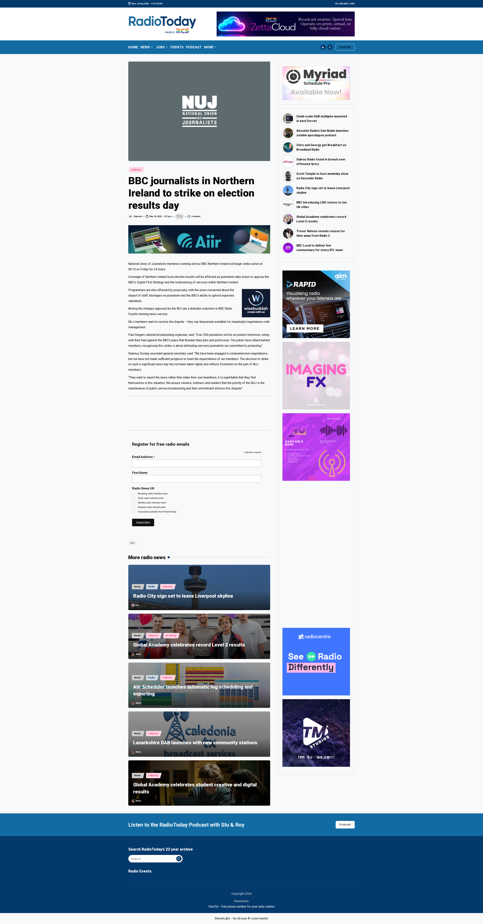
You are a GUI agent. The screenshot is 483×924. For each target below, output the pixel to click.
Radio (151, 586)
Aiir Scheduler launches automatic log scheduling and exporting (192, 690)
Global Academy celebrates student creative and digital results (195, 788)
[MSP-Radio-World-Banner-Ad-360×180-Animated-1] (316, 83)
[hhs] (316, 375)
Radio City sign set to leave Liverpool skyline (183, 596)
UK (336, 3)
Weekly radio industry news (152, 502)
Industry (136, 169)
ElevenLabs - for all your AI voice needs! (241, 918)
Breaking (171, 635)
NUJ (133, 543)
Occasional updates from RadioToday (157, 511)
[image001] (316, 447)
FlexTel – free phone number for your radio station (241, 906)
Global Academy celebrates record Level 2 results (189, 645)
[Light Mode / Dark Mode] (323, 47)
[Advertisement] (199, 414)
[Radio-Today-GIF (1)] (316, 661)
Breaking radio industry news (153, 493)
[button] (345, 47)
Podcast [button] (345, 824)
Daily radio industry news (151, 498)
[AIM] (316, 304)
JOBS (352, 3)
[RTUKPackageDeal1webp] (199, 239)
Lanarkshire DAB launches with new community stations (195, 742)
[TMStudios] (316, 732)
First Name (140, 472)
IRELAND (343, 3)
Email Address (143, 457)
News (137, 586)
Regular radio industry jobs (152, 507)
